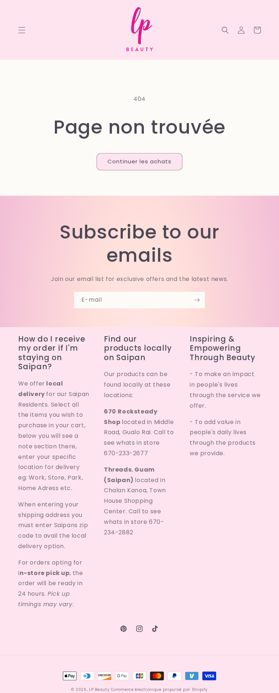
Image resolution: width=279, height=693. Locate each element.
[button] (22, 30)
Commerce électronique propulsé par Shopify (159, 689)
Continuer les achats (139, 161)
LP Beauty (99, 689)
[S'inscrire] (197, 300)
